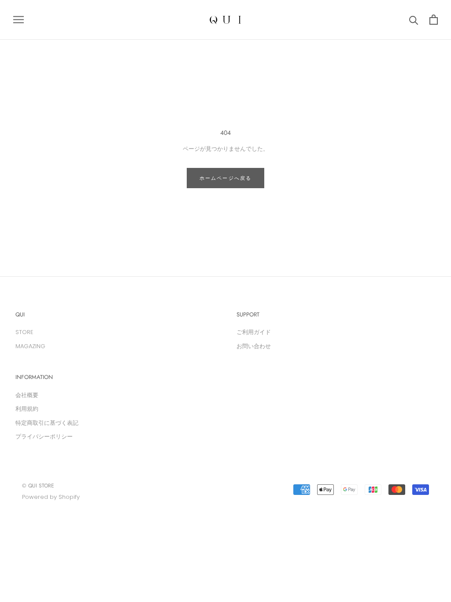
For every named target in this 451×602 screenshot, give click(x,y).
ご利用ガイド (254, 332)
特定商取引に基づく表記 (46, 423)
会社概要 (26, 395)
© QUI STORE (38, 486)
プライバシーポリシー (44, 436)
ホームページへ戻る (226, 178)
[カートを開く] (433, 20)
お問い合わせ (254, 346)
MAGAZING (30, 346)
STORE (24, 332)
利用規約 (26, 409)
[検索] (413, 19)
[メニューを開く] (18, 19)
